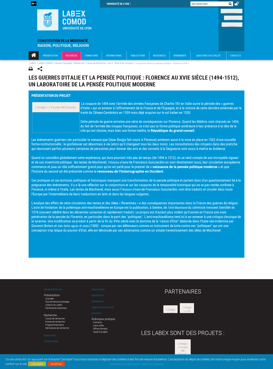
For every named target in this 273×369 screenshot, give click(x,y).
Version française (63, 63)
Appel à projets (100, 331)
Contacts (96, 313)
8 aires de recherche (55, 321)
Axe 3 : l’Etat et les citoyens (120, 63)
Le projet (49, 298)
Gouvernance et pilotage (57, 301)
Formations (50, 335)
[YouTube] (232, 24)
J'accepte (37, 364)
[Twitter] (233, 17)
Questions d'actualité (103, 307)
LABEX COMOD (45, 63)
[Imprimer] (32, 69)
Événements (98, 301)
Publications (98, 289)
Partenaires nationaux (56, 307)
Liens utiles (98, 325)
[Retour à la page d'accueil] (64, 19)
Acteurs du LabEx (53, 304)
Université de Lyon (118, 4)
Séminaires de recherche (57, 327)
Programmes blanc (54, 324)
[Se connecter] (238, 4)
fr (33, 3)
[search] (211, 3)
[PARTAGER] (41, 69)
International (51, 341)
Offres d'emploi (100, 328)
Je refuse (56, 364)
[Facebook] (231, 11)
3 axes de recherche (95, 63)
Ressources (97, 295)
